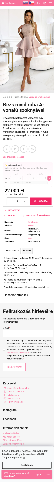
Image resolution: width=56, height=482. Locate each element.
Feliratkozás (14, 367)
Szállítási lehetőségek (13, 157)
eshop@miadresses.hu (18, 388)
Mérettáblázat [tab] (12, 250)
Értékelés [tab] (27, 250)
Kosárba (42, 201)
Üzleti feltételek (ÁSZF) (13, 444)
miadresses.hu (14, 398)
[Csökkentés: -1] (10, 201)
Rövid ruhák (33, 222)
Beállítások (27, 465)
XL (32, 149)
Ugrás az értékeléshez (39, 97)
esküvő (31, 225)
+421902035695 (15, 402)
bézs (30, 238)
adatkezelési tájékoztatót (18, 352)
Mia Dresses (13, 395)
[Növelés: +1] (24, 201)
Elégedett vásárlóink (12, 440)
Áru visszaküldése (11, 437)
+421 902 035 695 (15, 391)
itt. (24, 457)
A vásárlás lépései (11, 433)
